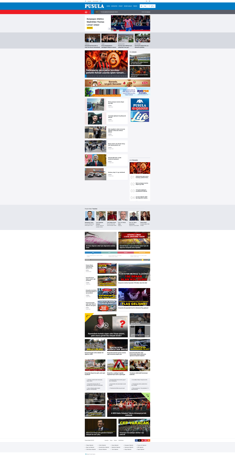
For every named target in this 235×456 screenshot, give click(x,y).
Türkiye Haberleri (89, 445)
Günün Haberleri (95, 1)
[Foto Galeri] (149, 1)
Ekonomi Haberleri (103, 449)
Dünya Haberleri (128, 449)
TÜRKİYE (135, 6)
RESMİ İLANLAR (128, 6)
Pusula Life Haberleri (141, 445)
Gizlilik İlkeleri (121, 440)
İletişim (115, 440)
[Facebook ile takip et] (136, 440)
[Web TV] (146, 1)
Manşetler (89, 1)
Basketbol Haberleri (116, 447)
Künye (111, 440)
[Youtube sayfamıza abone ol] (142, 440)
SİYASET (121, 6)
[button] (86, 76)
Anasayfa (106, 440)
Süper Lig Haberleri (90, 447)
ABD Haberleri (140, 447)
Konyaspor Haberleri (129, 445)
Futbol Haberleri (102, 445)
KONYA (108, 6)
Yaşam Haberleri (140, 449)
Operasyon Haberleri (129, 447)
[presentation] (89, 12)
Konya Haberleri (115, 445)
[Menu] (141, 6)
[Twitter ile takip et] (139, 440)
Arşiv (101, 1)
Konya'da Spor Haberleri (104, 447)
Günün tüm (146, 12)
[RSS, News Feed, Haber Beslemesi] (148, 440)
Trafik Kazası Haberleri (91, 449)
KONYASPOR (114, 6)
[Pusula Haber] (94, 6)
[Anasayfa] (85, 1)
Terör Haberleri (115, 449)
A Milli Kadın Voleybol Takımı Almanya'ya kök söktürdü (112, 12)
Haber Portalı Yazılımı (91, 454)
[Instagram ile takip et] (145, 440)
